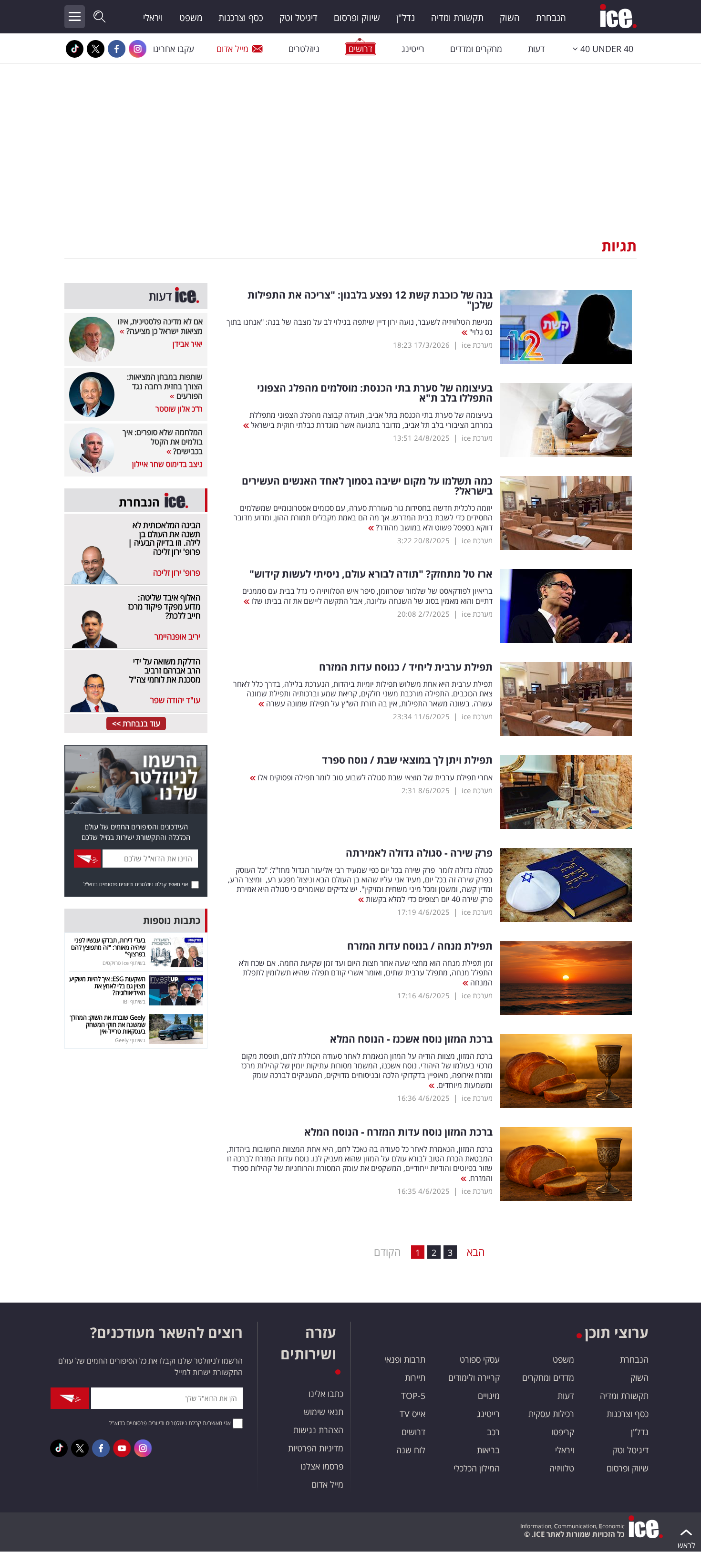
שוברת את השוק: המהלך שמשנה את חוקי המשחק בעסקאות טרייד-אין (107, 1024)
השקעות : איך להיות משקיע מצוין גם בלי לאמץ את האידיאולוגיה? (107, 985)
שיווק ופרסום (357, 17)
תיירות (415, 1377)
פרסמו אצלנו (321, 1466)
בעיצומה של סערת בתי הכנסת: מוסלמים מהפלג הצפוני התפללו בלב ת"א (375, 393)
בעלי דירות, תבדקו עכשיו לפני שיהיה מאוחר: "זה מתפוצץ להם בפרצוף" (108, 947)
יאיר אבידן (188, 344)
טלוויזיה (561, 1468)
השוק (510, 17)
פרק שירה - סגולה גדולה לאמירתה (419, 853)
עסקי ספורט (480, 1359)
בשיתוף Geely (130, 1040)
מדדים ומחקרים (548, 1377)
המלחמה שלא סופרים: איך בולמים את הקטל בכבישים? (163, 441)
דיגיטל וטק (298, 17)
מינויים (489, 1395)
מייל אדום (232, 48)
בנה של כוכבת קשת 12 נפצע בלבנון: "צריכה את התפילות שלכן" (370, 300)
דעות (536, 48)
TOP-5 (413, 1395)
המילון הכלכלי (477, 1468)
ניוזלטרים (304, 48)
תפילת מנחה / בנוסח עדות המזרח (420, 946)
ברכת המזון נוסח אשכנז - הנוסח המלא (411, 1039)
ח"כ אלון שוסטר (179, 409)
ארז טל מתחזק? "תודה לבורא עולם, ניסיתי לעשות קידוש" (371, 574)
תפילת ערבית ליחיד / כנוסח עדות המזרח (406, 667)
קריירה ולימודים (474, 1377)
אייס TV (412, 1413)
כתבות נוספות (171, 920)
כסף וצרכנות (240, 17)
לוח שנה (410, 1450)
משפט (190, 17)
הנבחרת (551, 17)
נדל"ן (405, 17)
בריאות (488, 1450)
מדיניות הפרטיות (315, 1448)
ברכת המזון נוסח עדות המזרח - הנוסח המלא (398, 1132)
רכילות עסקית (551, 1413)
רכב (493, 1432)
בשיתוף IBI (134, 1001)
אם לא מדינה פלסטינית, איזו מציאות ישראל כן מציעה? (160, 326)
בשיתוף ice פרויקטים (124, 962)
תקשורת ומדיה (457, 17)
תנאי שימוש (323, 1412)
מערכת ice (477, 345)
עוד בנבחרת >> (136, 723)
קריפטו (562, 1432)
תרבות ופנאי (404, 1359)
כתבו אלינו (326, 1393)
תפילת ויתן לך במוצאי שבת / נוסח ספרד (407, 760)
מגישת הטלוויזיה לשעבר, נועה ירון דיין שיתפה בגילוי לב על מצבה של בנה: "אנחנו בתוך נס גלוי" (360, 327)
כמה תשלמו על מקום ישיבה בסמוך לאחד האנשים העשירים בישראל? (367, 486)
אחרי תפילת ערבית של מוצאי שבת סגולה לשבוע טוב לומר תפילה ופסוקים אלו (374, 777)
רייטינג (413, 48)
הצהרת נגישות (318, 1430)
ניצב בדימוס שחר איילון (167, 464)
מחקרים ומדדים (476, 48)
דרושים (413, 1432)
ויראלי (153, 17)
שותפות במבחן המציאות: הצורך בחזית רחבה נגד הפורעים (165, 386)
